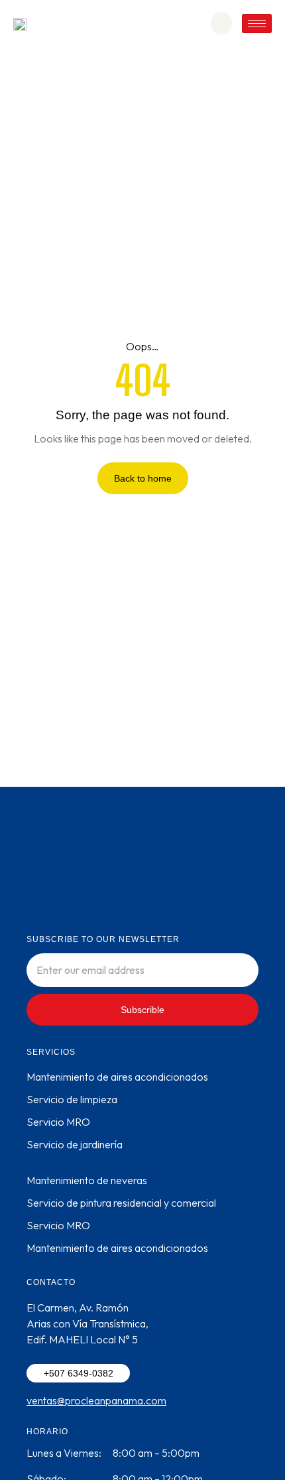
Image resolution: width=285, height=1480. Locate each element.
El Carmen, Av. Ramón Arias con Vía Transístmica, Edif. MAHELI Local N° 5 (87, 1323)
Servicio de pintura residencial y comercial (121, 1202)
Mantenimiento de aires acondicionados (117, 1076)
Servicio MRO (58, 1121)
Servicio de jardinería (75, 1144)
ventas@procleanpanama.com (96, 1400)
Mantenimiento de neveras (87, 1180)
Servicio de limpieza (72, 1099)
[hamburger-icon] (257, 23)
